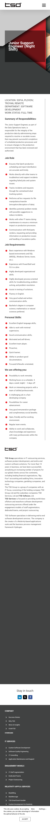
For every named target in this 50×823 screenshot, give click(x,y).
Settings (42, 809)
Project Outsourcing (15, 780)
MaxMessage (13, 797)
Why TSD (12, 721)
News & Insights (14, 725)
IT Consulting (13, 755)
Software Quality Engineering (18, 751)
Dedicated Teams (15, 776)
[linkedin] (20, 697)
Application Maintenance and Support (21, 759)
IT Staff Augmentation (16, 772)
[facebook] (30, 697)
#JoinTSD (12, 728)
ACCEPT (25, 819)
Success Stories (14, 717)
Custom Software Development (19, 748)
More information (35, 810)
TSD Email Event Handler (17, 800)
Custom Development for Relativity (20, 804)
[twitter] (25, 697)
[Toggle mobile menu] (44, 5)
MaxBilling (12, 793)
